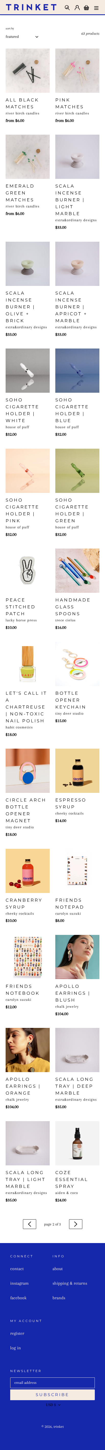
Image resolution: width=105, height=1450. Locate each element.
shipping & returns (69, 1283)
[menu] (96, 7)
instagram (19, 1283)
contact (17, 1268)
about (57, 1268)
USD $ (51, 1404)
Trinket (59, 1426)
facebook (18, 1297)
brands (58, 1297)
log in (15, 1347)
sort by (10, 28)
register (17, 1333)
